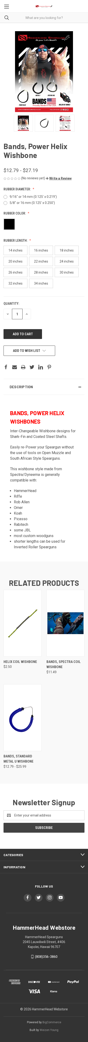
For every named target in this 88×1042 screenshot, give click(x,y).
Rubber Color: (15, 213)
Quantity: (11, 303)
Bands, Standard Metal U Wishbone (19, 759)
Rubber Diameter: (17, 189)
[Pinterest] (49, 367)
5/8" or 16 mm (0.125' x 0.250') (32, 203)
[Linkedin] (40, 367)
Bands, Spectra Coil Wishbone (63, 664)
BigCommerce (51, 1022)
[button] (59, 178)
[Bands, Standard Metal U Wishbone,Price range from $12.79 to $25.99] (22, 718)
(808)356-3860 (46, 957)
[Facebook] (6, 367)
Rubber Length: (16, 240)
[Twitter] (32, 367)
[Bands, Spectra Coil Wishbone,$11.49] (65, 623)
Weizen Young (49, 1030)
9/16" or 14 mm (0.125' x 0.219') (33, 197)
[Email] (14, 367)
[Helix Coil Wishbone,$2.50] (22, 623)
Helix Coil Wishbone (20, 662)
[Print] (23, 367)
